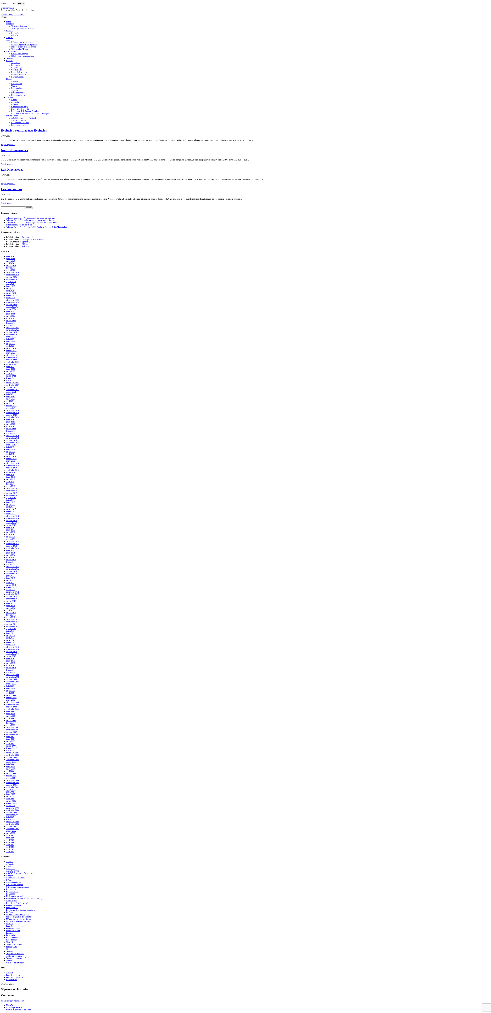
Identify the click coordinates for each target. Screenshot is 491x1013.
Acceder (9, 973)
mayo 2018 (10, 479)
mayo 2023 (10, 344)
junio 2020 (10, 422)
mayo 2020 (10, 424)
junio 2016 (10, 530)
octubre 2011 (11, 624)
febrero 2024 (11, 323)
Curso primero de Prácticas (33, 239)
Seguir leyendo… (8, 145)
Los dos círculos (11, 189)
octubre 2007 (11, 732)
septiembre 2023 (12, 334)
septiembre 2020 (12, 417)
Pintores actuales (18, 95)
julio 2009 (10, 686)
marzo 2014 (11, 560)
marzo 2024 (11, 321)
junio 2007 (10, 739)
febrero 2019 (11, 458)
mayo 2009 (10, 691)
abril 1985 (10, 849)
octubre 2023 (11, 332)
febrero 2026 (11, 268)
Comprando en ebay (19, 106)
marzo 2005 (11, 801)
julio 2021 (10, 394)
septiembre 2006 (12, 760)
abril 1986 (10, 847)
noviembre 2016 (12, 518)
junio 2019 (10, 449)
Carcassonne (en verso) (15, 878)
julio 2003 (10, 817)
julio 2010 (10, 658)
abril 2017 (10, 507)
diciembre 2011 (12, 619)
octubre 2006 (11, 757)
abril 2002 (10, 835)
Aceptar (21, 3)
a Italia (14, 100)
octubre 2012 (11, 596)
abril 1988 (10, 842)
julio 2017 (10, 500)
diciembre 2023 (12, 327)
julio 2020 (10, 419)
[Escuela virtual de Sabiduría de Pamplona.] (7, 8)
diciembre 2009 (12, 675)
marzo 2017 (11, 509)
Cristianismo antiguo (19, 54)
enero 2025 (10, 298)
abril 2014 (10, 557)
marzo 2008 (11, 720)
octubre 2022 (11, 360)
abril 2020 (10, 426)
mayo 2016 (10, 532)
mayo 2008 (10, 716)
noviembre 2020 (12, 413)
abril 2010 (10, 665)
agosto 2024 (11, 309)
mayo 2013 (10, 580)
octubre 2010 (11, 652)
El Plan (25, 244)
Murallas (9, 924)
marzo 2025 (11, 293)
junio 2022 (10, 369)
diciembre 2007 (12, 727)
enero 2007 (10, 750)
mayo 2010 (10, 663)
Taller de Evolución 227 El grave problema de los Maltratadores (32, 222)
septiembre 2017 (12, 495)
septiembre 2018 (12, 470)
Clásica (14, 86)
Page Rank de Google (20, 109)
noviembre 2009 (12, 677)
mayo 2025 (10, 288)
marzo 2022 (11, 376)
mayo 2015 (10, 537)
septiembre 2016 (12, 523)
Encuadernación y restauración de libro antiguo (30, 113)
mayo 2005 (10, 796)
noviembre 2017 (12, 491)
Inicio (8, 21)
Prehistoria (15, 65)
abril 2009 (10, 693)
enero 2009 (10, 700)
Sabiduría (10, 24)
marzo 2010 (11, 668)
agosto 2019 (11, 445)
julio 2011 (10, 631)
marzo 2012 (11, 612)
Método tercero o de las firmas (23, 47)
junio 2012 (10, 606)
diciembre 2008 (12, 702)
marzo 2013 (11, 585)
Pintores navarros (18, 93)
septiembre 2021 (12, 390)
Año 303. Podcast (18, 120)
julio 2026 (10, 256)
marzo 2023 (11, 348)
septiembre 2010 (12, 654)
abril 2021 (10, 401)
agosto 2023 (11, 337)
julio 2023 (10, 339)
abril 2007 (10, 743)
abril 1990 (10, 838)
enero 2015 (10, 539)
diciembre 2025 (12, 272)
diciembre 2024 (12, 300)
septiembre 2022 (12, 362)
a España (15, 104)
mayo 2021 (10, 399)
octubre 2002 (11, 826)
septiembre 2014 (12, 548)
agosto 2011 (11, 629)
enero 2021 (10, 408)
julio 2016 (10, 527)
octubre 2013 (11, 571)
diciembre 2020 (12, 410)
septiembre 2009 (12, 681)
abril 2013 (10, 583)
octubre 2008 (11, 707)
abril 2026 (10, 263)
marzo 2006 (11, 773)
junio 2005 (10, 794)
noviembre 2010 (12, 649)
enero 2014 (10, 564)
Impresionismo (17, 88)
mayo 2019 (10, 452)
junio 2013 (10, 578)
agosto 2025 (11, 282)
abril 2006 (10, 771)
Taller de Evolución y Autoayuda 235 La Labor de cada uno (30, 218)
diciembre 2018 (12, 463)
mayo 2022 (10, 371)
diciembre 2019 (12, 435)
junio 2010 (10, 661)
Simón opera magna (19, 125)
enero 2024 (10, 325)
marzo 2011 (11, 640)
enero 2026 (10, 270)
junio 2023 (10, 341)
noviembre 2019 (12, 438)
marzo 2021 (11, 403)
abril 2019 (10, 454)
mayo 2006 (10, 769)
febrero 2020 (11, 431)
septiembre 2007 (12, 734)
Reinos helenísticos (19, 72)
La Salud (9, 912)
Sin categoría (11, 947)
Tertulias (9, 58)
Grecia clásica (17, 70)
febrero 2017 (11, 511)
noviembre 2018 (12, 465)
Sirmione (9, 949)
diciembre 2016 (12, 516)
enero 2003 (10, 819)
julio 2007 (10, 737)
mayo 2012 (10, 608)
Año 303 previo (12, 871)
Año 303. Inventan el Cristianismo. (25, 118)
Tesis (8, 40)
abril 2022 (10, 373)
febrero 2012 (11, 615)
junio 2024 (10, 314)
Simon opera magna (14, 944)
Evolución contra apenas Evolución (24, 130)
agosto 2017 (11, 498)
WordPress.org (12, 980)
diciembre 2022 (12, 355)
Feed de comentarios (14, 977)
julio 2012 (10, 603)
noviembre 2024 (12, 302)
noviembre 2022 (12, 357)
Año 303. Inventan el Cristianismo (20, 873)
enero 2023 (10, 353)
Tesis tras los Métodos (20, 49)
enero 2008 (10, 725)
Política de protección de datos (18, 1010)
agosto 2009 (11, 684)
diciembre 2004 (12, 808)
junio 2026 (10, 259)
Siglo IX (14, 90)
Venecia (9, 960)
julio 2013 (10, 576)
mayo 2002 (10, 833)
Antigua (14, 81)
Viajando (9, 97)
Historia (9, 60)
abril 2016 (10, 534)
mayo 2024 (10, 316)
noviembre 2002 (12, 824)
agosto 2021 (11, 392)
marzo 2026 (11, 265)
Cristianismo (11, 51)
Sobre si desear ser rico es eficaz (19, 225)
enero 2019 (10, 461)
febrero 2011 (11, 642)
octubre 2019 (11, 440)
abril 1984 (10, 851)
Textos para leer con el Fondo (23, 28)
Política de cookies (8, 3)
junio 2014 (10, 553)
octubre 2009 (11, 679)
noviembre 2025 (12, 275)
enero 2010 (10, 672)
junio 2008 (10, 714)
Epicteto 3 (26, 242)
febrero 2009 (11, 697)
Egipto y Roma (17, 77)
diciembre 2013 (12, 566)
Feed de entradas (13, 975)
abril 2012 (10, 610)
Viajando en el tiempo (15, 963)
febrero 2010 (11, 670)
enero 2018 (10, 486)
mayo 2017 (10, 504)
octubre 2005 (11, 785)
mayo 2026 (10, 261)
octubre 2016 (11, 521)
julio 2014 (10, 550)
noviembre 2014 (12, 544)
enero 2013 (10, 589)
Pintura (9, 79)
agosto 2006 (11, 762)
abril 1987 (10, 845)
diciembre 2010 (12, 647)
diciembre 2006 (12, 753)
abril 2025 (10, 291)
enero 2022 (10, 380)
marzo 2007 (11, 746)
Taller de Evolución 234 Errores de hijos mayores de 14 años (30, 220)
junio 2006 (10, 766)
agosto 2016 (11, 525)
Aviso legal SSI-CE (14, 1007)
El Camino (15, 33)
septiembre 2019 (12, 442)
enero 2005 (10, 806)
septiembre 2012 (12, 599)
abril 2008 (10, 718)
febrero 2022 (11, 378)
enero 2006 (10, 778)
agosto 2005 (11, 789)
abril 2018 (10, 481)
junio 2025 (10, 286)
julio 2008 (10, 711)
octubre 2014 (11, 546)
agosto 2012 (11, 601)
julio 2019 (10, 447)
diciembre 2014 (12, 541)
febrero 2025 (11, 295)
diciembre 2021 (12, 383)
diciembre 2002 (12, 822)
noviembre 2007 (12, 730)
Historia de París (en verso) (17, 903)
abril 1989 (10, 840)
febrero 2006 (11, 776)
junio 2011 (10, 633)
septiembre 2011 (12, 626)
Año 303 (9, 38)
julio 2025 (10, 284)
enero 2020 (10, 433)
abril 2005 (10, 799)
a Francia (15, 102)
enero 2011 (10, 645)
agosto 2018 (11, 472)
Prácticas (14, 35)
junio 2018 (10, 477)
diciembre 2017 (12, 488)
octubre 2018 (11, 468)
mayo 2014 (10, 555)
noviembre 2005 (12, 783)
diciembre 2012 (12, 592)
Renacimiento (16, 83)
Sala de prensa (12, 116)
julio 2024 (10, 311)
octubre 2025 (11, 277)
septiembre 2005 (12, 787)
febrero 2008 (11, 723)
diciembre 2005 (12, 780)
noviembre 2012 (12, 594)
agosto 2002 (11, 831)
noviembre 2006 (12, 755)
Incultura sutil (27, 237)
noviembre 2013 (12, 569)
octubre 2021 (11, 387)
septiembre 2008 (12, 709)
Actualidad (15, 63)
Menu (4, 17)
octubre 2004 (11, 812)
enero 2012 (10, 617)
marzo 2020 (11, 429)
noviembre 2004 (12, 810)
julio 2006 (10, 764)
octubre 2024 (11, 304)
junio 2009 (10, 688)
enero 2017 (10, 514)
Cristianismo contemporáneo (22, 56)
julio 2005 (10, 792)
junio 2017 (10, 502)
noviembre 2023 (12, 330)
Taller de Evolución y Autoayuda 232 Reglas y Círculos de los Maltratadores (37, 227)
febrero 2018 (11, 484)
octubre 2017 (11, 493)
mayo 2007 (10, 741)
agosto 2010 (11, 656)
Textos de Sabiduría (19, 26)
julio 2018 (10, 475)
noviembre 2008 (12, 704)
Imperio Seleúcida (18, 74)
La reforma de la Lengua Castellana (25, 111)
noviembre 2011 (12, 622)
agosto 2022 (11, 364)
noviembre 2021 (12, 385)
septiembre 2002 (12, 828)
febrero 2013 (11, 587)
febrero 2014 (11, 562)
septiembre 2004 (12, 815)
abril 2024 (10, 318)
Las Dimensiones (12, 169)
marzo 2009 (11, 695)
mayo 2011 (10, 635)
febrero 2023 (11, 350)
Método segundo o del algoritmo (24, 44)
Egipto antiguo (17, 67)
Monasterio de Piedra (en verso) (19, 921)
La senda (9, 31)
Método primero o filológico (22, 42)
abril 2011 (10, 638)
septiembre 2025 (12, 279)
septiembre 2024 (12, 307)
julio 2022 (10, 367)
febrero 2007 (11, 748)
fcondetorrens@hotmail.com (12, 14)
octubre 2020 (11, 415)
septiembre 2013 (12, 573)
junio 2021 (10, 396)
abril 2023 (10, 346)
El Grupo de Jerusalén (20, 123)
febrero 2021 (11, 406)
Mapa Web (10, 1005)
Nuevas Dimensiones (14, 150)
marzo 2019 (11, 456)
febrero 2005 (11, 803)
